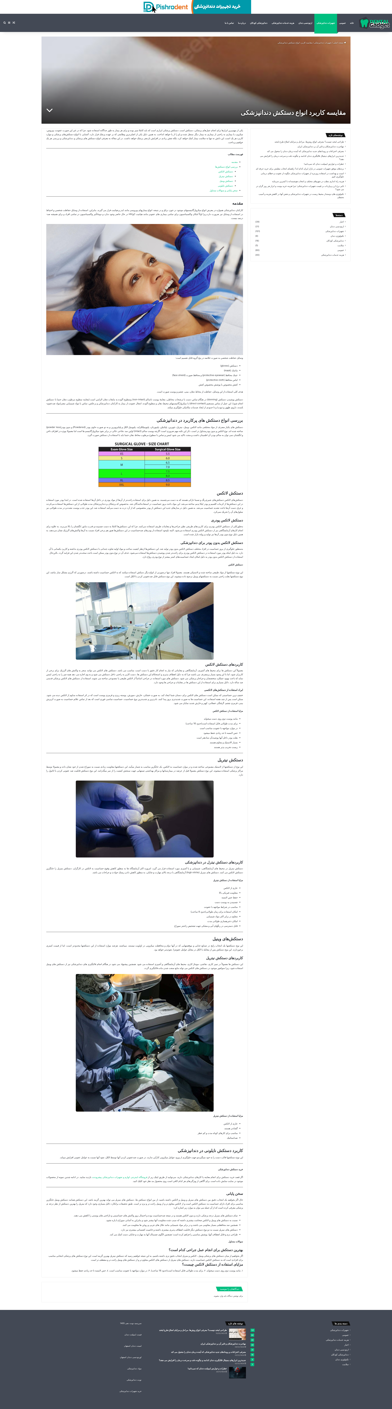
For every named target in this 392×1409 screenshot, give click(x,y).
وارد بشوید (218, 1296)
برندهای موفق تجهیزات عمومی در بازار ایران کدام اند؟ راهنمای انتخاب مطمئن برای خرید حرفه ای (300, 168)
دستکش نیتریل (226, 176)
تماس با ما (229, 23)
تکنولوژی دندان (337, 236)
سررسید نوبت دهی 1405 (130, 1323)
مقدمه (235, 162)
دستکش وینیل (226, 181)
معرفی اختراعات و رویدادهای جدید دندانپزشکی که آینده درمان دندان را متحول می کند (305, 151)
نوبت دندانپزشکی (134, 1380)
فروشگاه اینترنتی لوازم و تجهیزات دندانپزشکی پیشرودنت (119, 1177)
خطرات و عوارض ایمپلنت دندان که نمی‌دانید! (324, 164)
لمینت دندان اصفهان (132, 1346)
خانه (352, 23)
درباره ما (242, 23)
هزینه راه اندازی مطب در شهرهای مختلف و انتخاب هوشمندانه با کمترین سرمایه (308, 181)
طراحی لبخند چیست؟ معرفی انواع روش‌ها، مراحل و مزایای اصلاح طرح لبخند (309, 142)
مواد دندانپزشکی (134, 1368)
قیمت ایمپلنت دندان (132, 1334)
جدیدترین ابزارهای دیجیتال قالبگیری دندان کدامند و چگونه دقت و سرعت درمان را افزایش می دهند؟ (202, 1360)
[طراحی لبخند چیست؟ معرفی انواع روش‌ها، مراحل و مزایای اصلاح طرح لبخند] (237, 1334)
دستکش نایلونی (225, 185)
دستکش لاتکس (225, 171)
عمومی (342, 23)
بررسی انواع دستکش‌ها (226, 166)
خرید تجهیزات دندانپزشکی (130, 1391)
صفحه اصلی (338, 42)
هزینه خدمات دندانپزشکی (283, 23)
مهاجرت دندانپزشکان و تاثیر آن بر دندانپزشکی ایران (321, 146)
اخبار (342, 221)
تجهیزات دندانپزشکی (326, 23)
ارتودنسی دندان (305, 23)
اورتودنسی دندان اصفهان (130, 1357)
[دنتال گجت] (374, 23)
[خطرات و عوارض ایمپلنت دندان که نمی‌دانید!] (237, 1372)
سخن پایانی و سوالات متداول (224, 190)
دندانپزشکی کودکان (258, 23)
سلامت (340, 245)
